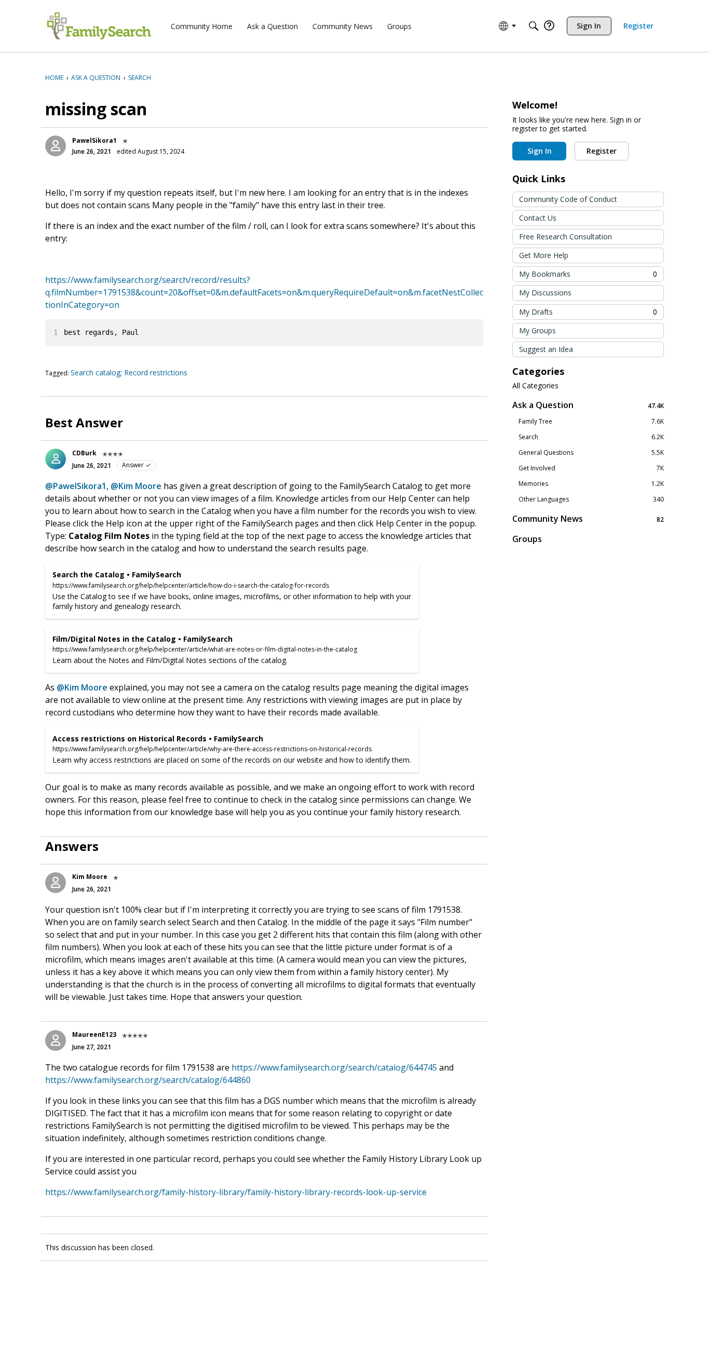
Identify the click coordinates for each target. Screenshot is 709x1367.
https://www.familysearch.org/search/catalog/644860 (148, 1080)
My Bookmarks (588, 274)
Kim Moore (89, 876)
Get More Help (543, 255)
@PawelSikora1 (75, 486)
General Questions (591, 452)
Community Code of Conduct (568, 199)
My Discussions (545, 292)
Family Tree (591, 421)
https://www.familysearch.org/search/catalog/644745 (334, 1067)
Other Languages (591, 499)
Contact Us (537, 218)
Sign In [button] (539, 151)
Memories (591, 484)
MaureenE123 (94, 1034)
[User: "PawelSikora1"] (55, 146)
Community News (588, 518)
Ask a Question (588, 405)
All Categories (535, 385)
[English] (99, 25)
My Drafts (588, 312)
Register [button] (602, 151)
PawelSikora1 (94, 140)
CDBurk (84, 453)
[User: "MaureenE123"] (55, 1040)
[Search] (533, 26)
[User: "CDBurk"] (55, 459)
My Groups (537, 330)
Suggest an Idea (546, 349)
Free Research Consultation (565, 236)
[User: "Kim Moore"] (55, 882)
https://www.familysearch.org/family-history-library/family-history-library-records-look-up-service (236, 1192)
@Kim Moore (136, 486)
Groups (527, 539)
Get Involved (591, 468)
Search (591, 437)
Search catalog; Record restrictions (129, 372)
